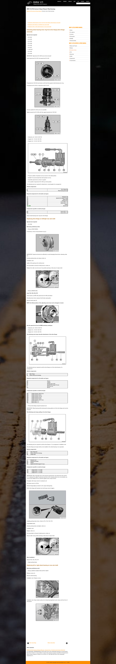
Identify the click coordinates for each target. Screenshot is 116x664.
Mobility (71, 38)
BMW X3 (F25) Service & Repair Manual (34, 11)
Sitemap (82, 1)
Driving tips (72, 36)
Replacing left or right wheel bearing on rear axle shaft (39, 26)
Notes (71, 30)
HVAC (71, 56)
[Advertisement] (47, 17)
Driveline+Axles (73, 50)
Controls (71, 34)
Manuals (59, 1)
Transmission (73, 60)
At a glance (72, 32)
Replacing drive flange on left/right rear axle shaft (38, 24)
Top (78, 1)
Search (87, 1)
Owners (64, 1)
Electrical (72, 54)
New (74, 1)
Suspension (72, 58)
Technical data (73, 40)
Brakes (71, 47)
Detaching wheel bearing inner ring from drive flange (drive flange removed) (44, 22)
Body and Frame (73, 45)
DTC (71, 52)
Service (70, 1)
